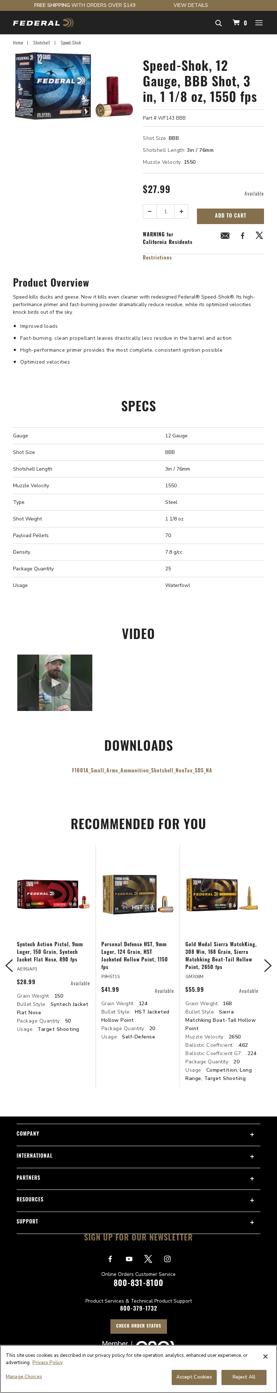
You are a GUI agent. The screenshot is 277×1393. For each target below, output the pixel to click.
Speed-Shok (71, 42)
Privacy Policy (47, 1362)
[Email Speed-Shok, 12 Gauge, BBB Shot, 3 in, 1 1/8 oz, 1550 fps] (225, 237)
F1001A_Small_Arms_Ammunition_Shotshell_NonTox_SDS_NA (142, 771)
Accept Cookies (194, 1377)
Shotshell (42, 42)
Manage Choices (24, 1376)
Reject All (244, 1377)
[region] (138, 1369)
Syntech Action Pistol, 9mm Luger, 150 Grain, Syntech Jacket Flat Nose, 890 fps (50, 952)
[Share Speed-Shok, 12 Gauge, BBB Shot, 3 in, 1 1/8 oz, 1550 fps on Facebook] (242, 237)
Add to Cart (230, 216)
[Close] (265, 1356)
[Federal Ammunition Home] (43, 22)
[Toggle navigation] (259, 22)
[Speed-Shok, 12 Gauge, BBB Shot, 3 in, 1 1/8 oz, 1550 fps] (73, 157)
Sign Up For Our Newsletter (138, 1238)
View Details (190, 5)
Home (18, 42)
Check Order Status (138, 1326)
